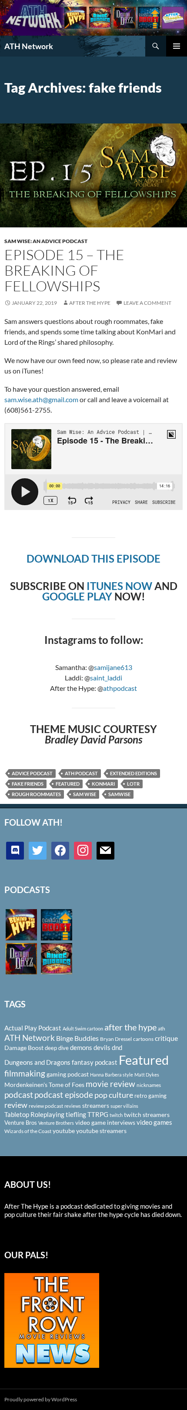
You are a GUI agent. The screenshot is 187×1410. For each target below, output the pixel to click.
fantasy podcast (94, 1062)
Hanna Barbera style (111, 1074)
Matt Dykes (146, 1074)
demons (81, 1047)
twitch (116, 1115)
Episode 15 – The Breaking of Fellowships (64, 270)
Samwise (119, 794)
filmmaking (24, 1073)
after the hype (130, 1027)
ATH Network (28, 46)
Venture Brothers (56, 1123)
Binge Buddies (77, 1038)
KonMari (103, 784)
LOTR (133, 784)
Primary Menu (176, 46)
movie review (110, 1084)
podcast (18, 1095)
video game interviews (105, 1122)
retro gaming (150, 1095)
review (15, 1105)
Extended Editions (133, 773)
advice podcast (32, 773)
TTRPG (97, 1114)
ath (161, 1028)
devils (102, 1047)
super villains (124, 1106)
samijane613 (113, 667)
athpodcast (120, 688)
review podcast (46, 1106)
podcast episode (63, 1095)
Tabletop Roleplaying (34, 1114)
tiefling (76, 1114)
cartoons (143, 1039)
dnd (117, 1047)
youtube (64, 1130)
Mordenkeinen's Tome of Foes (44, 1084)
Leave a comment (147, 303)
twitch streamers (147, 1114)
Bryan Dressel (116, 1039)
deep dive (57, 1047)
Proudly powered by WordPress (40, 1399)
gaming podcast (68, 1074)
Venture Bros (20, 1122)
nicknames (149, 1085)
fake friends (27, 784)
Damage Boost (23, 1047)
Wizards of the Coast (27, 1131)
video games (154, 1122)
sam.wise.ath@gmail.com (41, 399)
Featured (68, 784)
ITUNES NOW (119, 586)
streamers (95, 1105)
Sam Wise (84, 794)
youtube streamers (101, 1130)
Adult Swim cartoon (83, 1028)
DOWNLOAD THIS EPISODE (93, 558)
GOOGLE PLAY (77, 596)
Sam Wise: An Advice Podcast (45, 241)
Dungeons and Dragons (37, 1062)
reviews (72, 1106)
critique (166, 1038)
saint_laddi (106, 677)
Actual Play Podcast (32, 1028)
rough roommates (36, 794)
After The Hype (89, 303)
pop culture (113, 1095)
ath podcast (81, 773)
